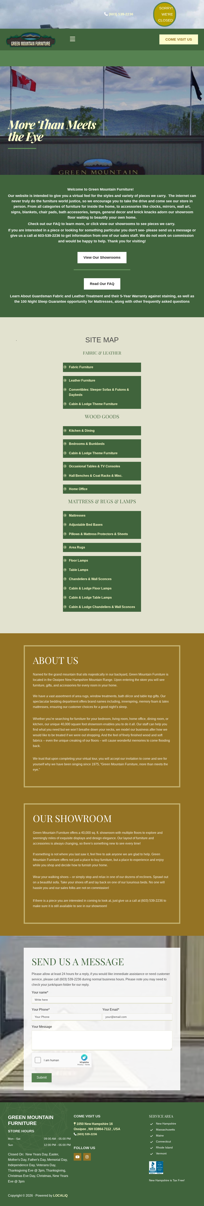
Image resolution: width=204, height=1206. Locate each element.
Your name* (40, 992)
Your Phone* (41, 1009)
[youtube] (77, 1157)
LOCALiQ (60, 1195)
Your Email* (110, 1009)
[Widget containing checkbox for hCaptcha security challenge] (62, 1060)
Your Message (42, 1026)
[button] (102, 39)
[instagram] (87, 1157)
